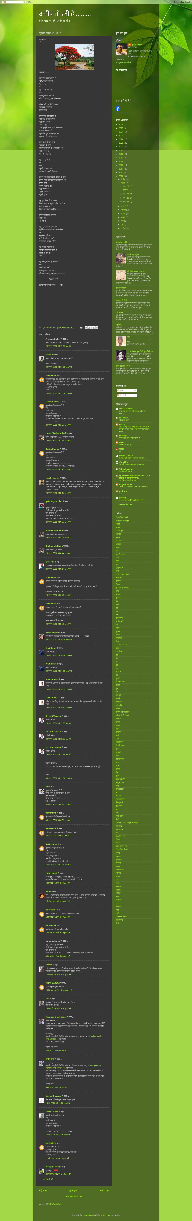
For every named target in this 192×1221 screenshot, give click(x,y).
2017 (121, 158)
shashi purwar (52, 478)
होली (117, 923)
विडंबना (118, 839)
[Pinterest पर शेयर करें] (96, 327)
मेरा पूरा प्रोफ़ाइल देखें (123, 63)
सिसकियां (119, 900)
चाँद (117, 625)
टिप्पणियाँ (122, 395)
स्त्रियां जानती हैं (121, 242)
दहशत (118, 668)
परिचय (118, 709)
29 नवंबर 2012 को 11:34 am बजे (58, 346)
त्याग (117, 662)
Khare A (49, 354)
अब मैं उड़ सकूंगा (133, 254)
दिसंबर (123, 179)
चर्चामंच (121, 449)
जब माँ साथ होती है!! (125, 445)
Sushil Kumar (52, 680)
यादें (117, 813)
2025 (121, 128)
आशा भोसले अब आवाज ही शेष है (129, 438)
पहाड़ (117, 729)
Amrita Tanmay (126, 456)
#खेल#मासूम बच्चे (122, 517)
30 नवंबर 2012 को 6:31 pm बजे (58, 820)
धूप (117, 688)
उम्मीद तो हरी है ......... (64, 13)
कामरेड (118, 581)
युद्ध (120, 451)
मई (122, 225)
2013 (121, 172)
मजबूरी (118, 786)
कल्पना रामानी (51, 813)
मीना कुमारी (119, 802)
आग (117, 551)
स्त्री (117, 910)
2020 (121, 147)
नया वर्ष (118, 695)
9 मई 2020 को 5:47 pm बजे (56, 1087)
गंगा (117, 601)
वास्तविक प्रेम (120, 836)
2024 (121, 132)
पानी (117, 735)
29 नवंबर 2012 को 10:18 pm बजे (59, 655)
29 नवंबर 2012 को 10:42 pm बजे (59, 689)
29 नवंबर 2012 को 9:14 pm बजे (58, 569)
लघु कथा (119, 826)
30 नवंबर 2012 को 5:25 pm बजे (58, 804)
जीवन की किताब (121, 645)
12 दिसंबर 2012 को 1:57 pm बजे (58, 975)
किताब (118, 584)
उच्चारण (122, 424)
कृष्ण (117, 591)
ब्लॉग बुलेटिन (123, 462)
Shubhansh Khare (54, 530)
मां (116, 792)
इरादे (117, 561)
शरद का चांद (120, 870)
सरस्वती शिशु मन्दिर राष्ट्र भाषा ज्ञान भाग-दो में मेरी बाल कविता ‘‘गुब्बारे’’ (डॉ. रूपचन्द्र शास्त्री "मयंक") (134, 429)
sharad (49, 965)
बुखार (117, 776)
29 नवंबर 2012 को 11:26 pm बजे (58, 739)
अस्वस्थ (118, 544)
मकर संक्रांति (120, 779)
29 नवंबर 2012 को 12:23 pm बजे (59, 367)
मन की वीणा (50, 1143)
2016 (121, 161)
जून (122, 221)
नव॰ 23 (126, 198)
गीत (117, 615)
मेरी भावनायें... (124, 418)
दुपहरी (118, 678)
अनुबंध (118, 527)
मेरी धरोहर (123, 436)
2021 (121, 143)
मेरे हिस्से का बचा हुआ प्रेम (136, 271)
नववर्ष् (118, 698)
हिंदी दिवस (119, 920)
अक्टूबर (124, 206)
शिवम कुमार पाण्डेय (53, 1167)
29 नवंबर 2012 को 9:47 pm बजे (58, 595)
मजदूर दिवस (120, 782)
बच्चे (117, 756)
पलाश (118, 722)
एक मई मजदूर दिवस (122, 574)
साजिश (118, 893)
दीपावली (118, 672)
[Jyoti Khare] (118, 110)
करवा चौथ (119, 578)
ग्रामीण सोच (120, 621)
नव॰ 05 (126, 202)
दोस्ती (118, 685)
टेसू (117, 655)
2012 (121, 176)
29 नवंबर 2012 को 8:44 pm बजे (58, 553)
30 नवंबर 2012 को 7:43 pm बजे (58, 865)
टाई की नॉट (120, 312)
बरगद (117, 762)
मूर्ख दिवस (119, 806)
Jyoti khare (136, 45)
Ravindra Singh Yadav (56, 1017)
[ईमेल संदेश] (81, 327)
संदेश (121, 391)
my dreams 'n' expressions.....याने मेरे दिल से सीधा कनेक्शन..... (134, 477)
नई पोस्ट (43, 1190)
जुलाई (123, 217)
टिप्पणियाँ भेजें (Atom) (55, 1204)
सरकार (118, 890)
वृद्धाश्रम (118, 856)
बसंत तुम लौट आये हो (123, 366)
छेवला (118, 635)
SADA (121, 442)
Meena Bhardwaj (53, 1096)
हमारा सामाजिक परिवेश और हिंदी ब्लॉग (131, 500)
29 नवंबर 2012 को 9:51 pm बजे (58, 624)
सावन (117, 896)
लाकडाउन (119, 829)
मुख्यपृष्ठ (73, 1190)
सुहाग (117, 903)
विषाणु (118, 853)
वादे (117, 833)
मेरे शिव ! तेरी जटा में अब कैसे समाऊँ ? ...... (133, 458)
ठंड (117, 658)
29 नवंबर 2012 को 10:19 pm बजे (59, 671)
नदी (117, 692)
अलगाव (118, 534)
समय (117, 883)
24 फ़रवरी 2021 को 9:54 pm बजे (58, 1174)
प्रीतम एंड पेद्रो (124, 420)
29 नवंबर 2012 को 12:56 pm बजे (59, 393)
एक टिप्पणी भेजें (48, 1179)
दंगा (117, 665)
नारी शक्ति (119, 705)
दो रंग (120, 493)
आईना (118, 547)
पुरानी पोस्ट (104, 1190)
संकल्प (118, 876)
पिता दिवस (119, 742)
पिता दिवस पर (120, 745)
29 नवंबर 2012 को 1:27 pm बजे (58, 425)
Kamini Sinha (52, 1112)
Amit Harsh (51, 648)
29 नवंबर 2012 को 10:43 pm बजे (59, 708)
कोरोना (118, 594)
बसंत (117, 766)
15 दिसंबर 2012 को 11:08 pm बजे (59, 990)
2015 (121, 165)
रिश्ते (117, 819)
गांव (117, 611)
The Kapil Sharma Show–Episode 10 (133, 487)
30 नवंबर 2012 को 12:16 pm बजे (59, 778)
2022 (121, 139)
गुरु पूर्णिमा (119, 618)
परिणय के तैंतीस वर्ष (122, 715)
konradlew (88, 1215)
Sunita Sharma (52, 402)
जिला (117, 641)
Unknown (50, 376)
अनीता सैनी (50, 1059)
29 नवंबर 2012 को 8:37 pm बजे (58, 522)
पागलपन (118, 732)
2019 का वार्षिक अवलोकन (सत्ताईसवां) (131, 465)
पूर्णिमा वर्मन (50, 562)
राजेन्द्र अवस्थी (51, 873)
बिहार (117, 772)
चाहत (117, 628)
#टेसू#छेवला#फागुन (122, 520)
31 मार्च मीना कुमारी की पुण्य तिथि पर (140, 351)
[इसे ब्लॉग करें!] (88, 327)
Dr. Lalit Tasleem (53, 716)
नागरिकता (119, 702)
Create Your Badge (122, 113)
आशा (117, 558)
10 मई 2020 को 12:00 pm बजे (58, 1135)
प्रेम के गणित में (121, 288)
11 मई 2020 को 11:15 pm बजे (57, 1158)
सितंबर (123, 210)
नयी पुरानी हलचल (125, 484)
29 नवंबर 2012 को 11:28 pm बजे (58, 755)
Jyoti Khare (119, 105)
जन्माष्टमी (119, 638)
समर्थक (118, 886)
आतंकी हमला (120, 554)
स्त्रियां (118, 907)
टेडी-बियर (119, 651)
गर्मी (117, 608)
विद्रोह (118, 843)
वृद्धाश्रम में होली (121, 300)
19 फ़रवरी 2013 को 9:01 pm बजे (58, 1008)
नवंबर (123, 183)
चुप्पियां (118, 631)
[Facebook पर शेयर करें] (94, 327)
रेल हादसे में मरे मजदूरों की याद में (127, 823)
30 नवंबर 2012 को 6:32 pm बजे (58, 836)
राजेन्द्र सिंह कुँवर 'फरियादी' (56, 433)
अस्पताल (119, 541)
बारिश (118, 769)
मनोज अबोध (50, 910)
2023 (121, 136)
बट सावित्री (120, 759)
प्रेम (117, 749)
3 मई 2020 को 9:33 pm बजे (56, 1051)
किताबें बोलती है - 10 (125, 471)
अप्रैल (123, 228)
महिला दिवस (120, 789)
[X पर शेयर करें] (91, 327)
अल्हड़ (118, 537)
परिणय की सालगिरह (122, 712)
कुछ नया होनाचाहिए (122, 588)
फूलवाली (118, 752)
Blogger (106, 1215)
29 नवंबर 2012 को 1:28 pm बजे (58, 440)
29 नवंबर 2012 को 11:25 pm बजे (58, 723)
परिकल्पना (122, 498)
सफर (117, 880)
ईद (117, 564)
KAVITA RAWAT (126, 409)
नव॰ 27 (126, 194)
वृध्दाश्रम (119, 860)
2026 (121, 125)
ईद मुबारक (119, 568)
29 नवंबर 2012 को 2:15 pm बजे (58, 493)
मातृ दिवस (119, 796)
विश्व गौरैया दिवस (121, 849)
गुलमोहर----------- (129, 189)
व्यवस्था (118, 863)
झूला (117, 648)
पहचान (118, 725)
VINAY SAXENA (53, 983)
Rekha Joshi (51, 844)
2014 (121, 169)
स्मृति (117, 913)
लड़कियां (119, 325)
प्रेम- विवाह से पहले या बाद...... (129, 480)
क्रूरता (118, 598)
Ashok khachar (126, 469)
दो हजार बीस (120, 682)
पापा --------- (132, 337)
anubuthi (123, 491)
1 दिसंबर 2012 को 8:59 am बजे (58, 883)
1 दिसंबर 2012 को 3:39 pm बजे (58, 917)
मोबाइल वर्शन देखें (74, 1196)
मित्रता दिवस (120, 799)
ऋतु (117, 571)
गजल (117, 604)
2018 (121, 154)
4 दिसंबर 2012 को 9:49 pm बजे (58, 956)
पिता (117, 739)
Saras (48, 891)
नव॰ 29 (126, 186)
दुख (117, 675)
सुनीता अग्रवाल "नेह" (54, 501)
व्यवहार (118, 866)
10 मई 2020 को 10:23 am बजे (58, 1103)
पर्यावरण (118, 719)
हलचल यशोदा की (125, 505)
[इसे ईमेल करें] (86, 327)
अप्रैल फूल (119, 531)
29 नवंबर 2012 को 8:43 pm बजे (58, 538)
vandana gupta (53, 633)
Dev (47, 999)
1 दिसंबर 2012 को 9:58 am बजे (58, 901)
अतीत (118, 524)
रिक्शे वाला (119, 816)
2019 (121, 150)
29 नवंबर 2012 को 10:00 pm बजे (59, 640)
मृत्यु (117, 809)
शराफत (118, 873)
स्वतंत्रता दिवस (121, 917)
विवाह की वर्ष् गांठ (121, 846)
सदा (47, 787)
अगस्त (123, 214)
